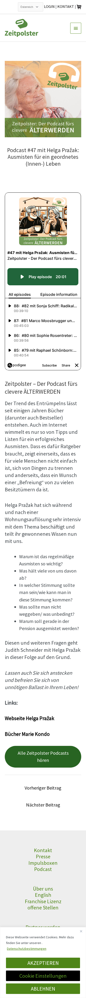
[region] (43, 962)
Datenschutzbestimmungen (26, 948)
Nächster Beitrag (43, 805)
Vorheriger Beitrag (43, 788)
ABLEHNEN (43, 988)
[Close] (81, 931)
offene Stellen (43, 907)
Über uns (43, 888)
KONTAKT (65, 6)
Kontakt (43, 850)
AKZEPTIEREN (43, 963)
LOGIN (49, 6)
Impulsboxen (43, 863)
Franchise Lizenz (43, 901)
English (43, 895)
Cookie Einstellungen (43, 975)
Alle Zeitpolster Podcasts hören (43, 756)
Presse (43, 856)
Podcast (43, 869)
